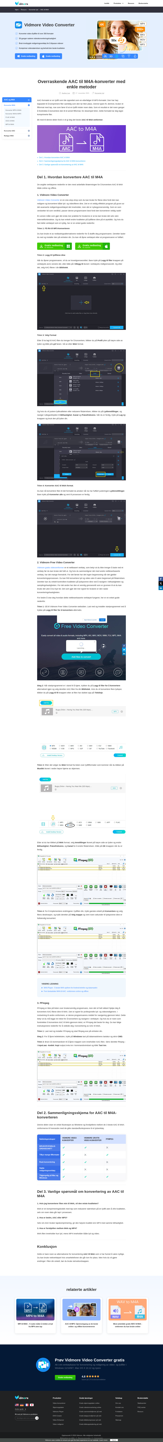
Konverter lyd (33, 10)
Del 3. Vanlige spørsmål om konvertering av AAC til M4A (61, 165)
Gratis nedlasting (28, 56)
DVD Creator (57, 1416)
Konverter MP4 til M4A (13, 110)
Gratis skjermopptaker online (89, 1403)
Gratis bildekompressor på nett (90, 1420)
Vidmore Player (58, 1411)
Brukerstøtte (143, 3)
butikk (106, 3)
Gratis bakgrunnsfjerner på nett (90, 1416)
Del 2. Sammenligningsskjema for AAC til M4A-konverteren (62, 161)
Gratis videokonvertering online (90, 1407)
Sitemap (118, 1420)
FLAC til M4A (10, 117)
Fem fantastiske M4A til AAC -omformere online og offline (66, 991)
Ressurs (131, 3)
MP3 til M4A (10, 124)
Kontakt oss (119, 1407)
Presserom (119, 1416)
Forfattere (118, 1411)
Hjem (17, 10)
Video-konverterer (59, 1403)
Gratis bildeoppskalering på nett (90, 1424)
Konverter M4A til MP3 (13, 114)
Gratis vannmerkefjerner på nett (90, 1411)
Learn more (103, 1440)
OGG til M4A (10, 121)
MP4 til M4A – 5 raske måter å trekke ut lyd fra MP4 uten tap (35, 1325)
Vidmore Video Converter (49, 25)
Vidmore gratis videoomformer (50, 567)
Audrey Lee (66, 93)
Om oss (118, 1403)
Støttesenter (141, 1403)
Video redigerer (58, 1424)
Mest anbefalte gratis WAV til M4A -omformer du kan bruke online (127, 1325)
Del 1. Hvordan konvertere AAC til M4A (54, 157)
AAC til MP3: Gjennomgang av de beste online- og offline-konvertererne (81, 1325)
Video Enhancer (58, 1420)
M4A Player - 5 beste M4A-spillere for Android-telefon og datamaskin (70, 988)
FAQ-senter (141, 1407)
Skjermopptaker (58, 1407)
